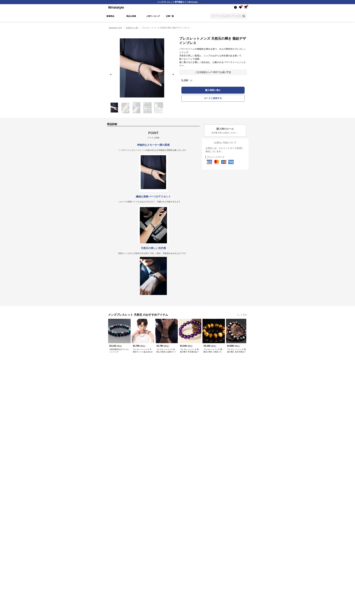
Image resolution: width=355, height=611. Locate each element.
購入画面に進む (213, 90)
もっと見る (242, 315)
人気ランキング (153, 16)
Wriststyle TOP (115, 28)
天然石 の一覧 (132, 28)
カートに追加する (213, 98)
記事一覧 (170, 16)
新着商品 (110, 16)
